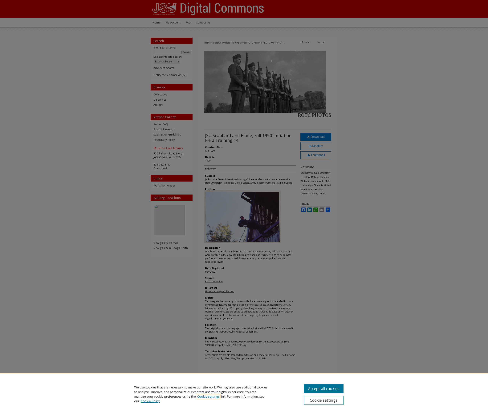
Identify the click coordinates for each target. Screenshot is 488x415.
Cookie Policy (150, 401)
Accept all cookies (323, 388)
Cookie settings (208, 396)
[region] (244, 394)
